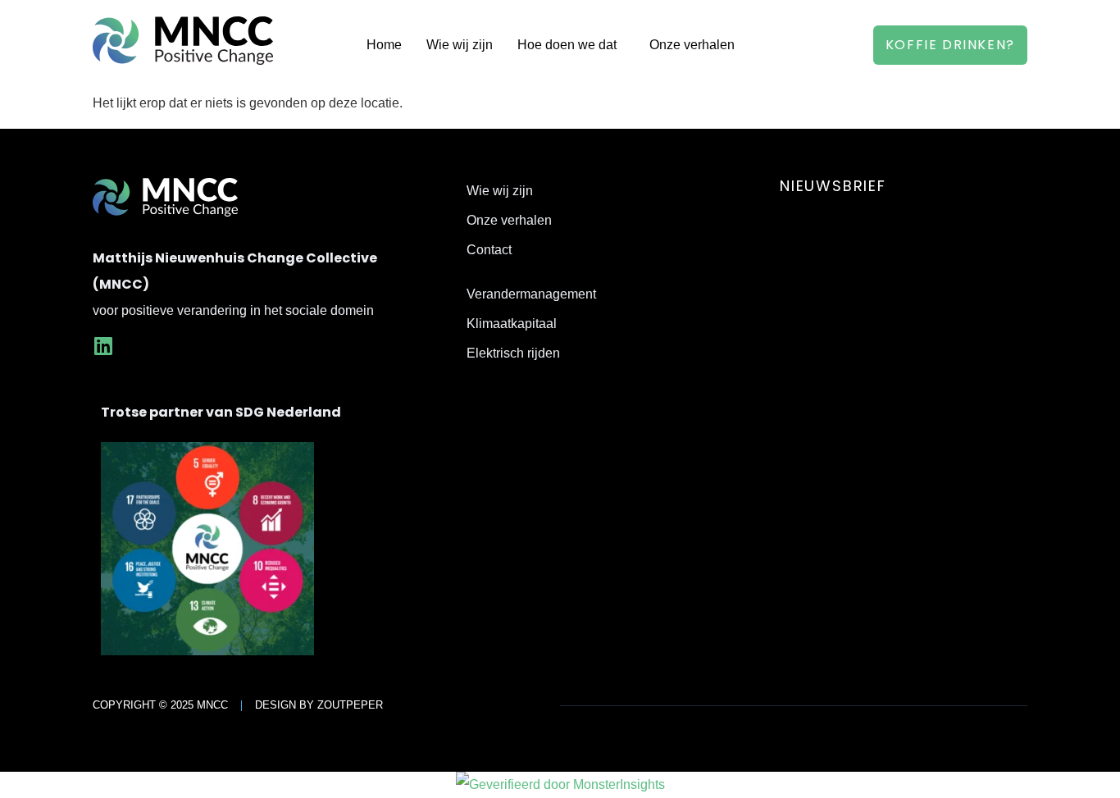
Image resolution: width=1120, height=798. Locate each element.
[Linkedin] (103, 345)
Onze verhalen (692, 45)
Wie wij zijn (459, 45)
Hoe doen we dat (567, 45)
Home (384, 45)
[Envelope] (143, 345)
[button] (571, 45)
